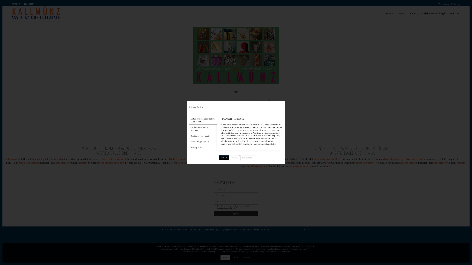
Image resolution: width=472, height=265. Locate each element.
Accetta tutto (224, 158)
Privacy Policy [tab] (197, 147)
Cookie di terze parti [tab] (200, 136)
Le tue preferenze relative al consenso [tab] (203, 120)
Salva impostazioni (247, 158)
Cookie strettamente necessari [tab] (200, 128)
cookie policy (274, 136)
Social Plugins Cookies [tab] (201, 142)
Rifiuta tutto (235, 158)
